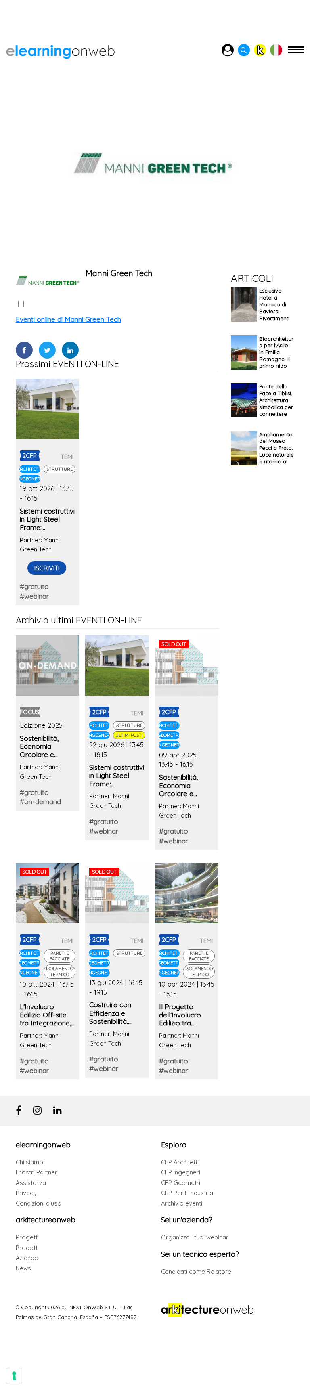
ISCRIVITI (46, 568)
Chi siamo (29, 1162)
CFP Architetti (180, 1162)
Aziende (27, 1258)
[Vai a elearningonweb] (60, 50)
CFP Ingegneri (180, 1172)
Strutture (59, 469)
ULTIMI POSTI (129, 735)
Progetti (27, 1237)
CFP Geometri (180, 1183)
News (23, 1268)
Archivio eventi (181, 1203)
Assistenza (31, 1183)
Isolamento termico (59, 971)
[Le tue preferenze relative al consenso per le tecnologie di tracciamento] (14, 1376)
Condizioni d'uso (38, 1203)
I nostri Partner (36, 1172)
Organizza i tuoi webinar (194, 1237)
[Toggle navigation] (296, 53)
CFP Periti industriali (188, 1193)
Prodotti (27, 1248)
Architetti (29, 469)
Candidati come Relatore (196, 1271)
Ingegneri (30, 479)
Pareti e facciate (59, 956)
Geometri (169, 735)
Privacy (26, 1193)
